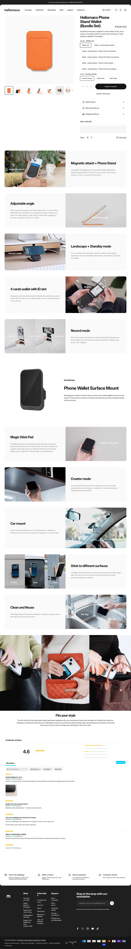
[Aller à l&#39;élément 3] (39, 90)
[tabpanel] (65, 808)
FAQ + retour (53, 904)
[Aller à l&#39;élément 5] (59, 90)
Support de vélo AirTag (27, 911)
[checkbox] (58, 769)
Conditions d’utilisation (42, 943)
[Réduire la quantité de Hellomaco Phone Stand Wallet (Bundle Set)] (82, 86)
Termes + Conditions (55, 914)
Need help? (122, 137)
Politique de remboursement (12, 943)
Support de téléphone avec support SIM (27, 923)
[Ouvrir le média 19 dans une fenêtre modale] (39, 50)
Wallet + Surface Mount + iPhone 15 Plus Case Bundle (99, 69)
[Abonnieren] (112, 903)
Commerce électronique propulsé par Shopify (31, 940)
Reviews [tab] (10, 763)
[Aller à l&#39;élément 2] (29, 90)
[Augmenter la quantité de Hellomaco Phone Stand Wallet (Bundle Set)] (91, 86)
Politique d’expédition (54, 943)
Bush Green (113, 78)
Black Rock (100, 78)
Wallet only (85, 45)
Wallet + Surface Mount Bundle (104, 45)
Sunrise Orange (87, 78)
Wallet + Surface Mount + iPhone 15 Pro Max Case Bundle (100, 57)
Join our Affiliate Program (40, 921)
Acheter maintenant (103, 94)
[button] (96, 745)
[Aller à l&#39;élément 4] (49, 90)
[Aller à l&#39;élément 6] (70, 90)
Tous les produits (26, 899)
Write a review (121, 762)
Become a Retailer (40, 915)
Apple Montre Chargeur (26, 905)
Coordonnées (8, 945)
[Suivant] (69, 53)
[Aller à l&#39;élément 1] (19, 90)
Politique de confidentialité (56, 919)
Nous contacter (54, 899)
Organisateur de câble (28, 916)
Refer (44, 875)
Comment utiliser (54, 909)
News (39, 908)
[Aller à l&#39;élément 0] (9, 90)
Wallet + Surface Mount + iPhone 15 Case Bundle (97, 63)
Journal (40, 905)
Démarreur (41, 911)
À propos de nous (41, 901)
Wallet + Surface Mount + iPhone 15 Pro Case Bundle (99, 51)
